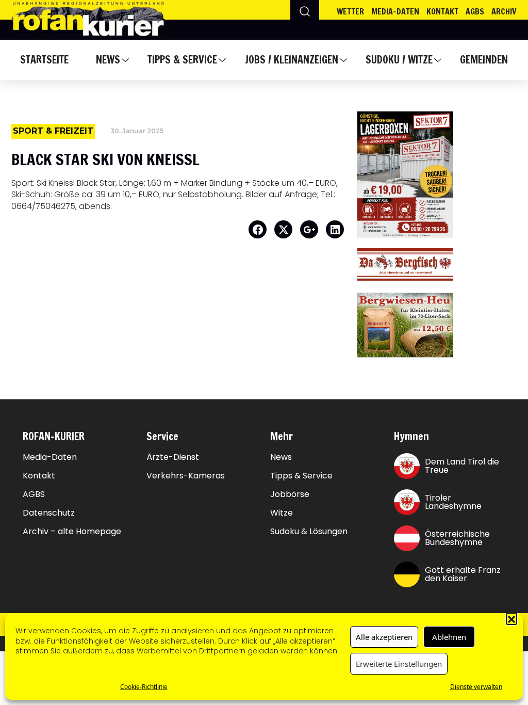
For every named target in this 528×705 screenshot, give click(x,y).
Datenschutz (49, 513)
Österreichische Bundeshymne (457, 538)
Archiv (504, 11)
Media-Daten (50, 457)
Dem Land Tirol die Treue (462, 466)
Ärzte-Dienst (172, 457)
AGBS (475, 11)
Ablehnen (449, 637)
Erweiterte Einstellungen (399, 664)
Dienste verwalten (476, 686)
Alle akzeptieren (384, 637)
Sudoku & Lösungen (309, 531)
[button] (511, 618)
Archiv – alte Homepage (72, 531)
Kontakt (442, 11)
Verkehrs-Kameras (185, 476)
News (108, 59)
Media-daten (395, 11)
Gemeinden (484, 59)
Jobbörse (289, 494)
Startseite (44, 59)
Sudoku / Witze (399, 59)
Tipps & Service (182, 59)
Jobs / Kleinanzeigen (291, 59)
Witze (281, 513)
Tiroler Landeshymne (453, 502)
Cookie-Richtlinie (144, 686)
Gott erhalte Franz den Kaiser (463, 574)
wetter (350, 11)
